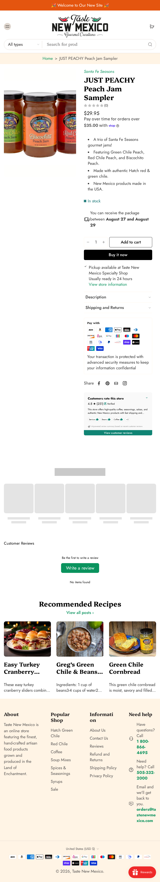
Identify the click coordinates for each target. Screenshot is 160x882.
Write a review (80, 567)
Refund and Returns (100, 757)
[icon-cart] (152, 26)
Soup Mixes (61, 760)
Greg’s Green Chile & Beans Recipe (76, 668)
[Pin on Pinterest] (107, 383)
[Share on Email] (116, 383)
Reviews (96, 746)
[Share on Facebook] (99, 383)
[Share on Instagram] (124, 383)
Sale (54, 789)
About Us (97, 730)
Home (48, 58)
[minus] (88, 242)
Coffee (56, 752)
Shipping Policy (103, 768)
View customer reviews (118, 433)
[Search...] (150, 44)
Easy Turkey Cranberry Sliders (22, 668)
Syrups (56, 781)
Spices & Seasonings (60, 770)
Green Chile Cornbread (126, 668)
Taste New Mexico (87, 871)
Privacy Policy (101, 776)
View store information (108, 284)
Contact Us (99, 738)
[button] (130, 242)
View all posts (78, 613)
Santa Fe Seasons (99, 71)
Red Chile (59, 744)
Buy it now (118, 255)
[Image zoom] (40, 123)
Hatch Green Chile (62, 733)
